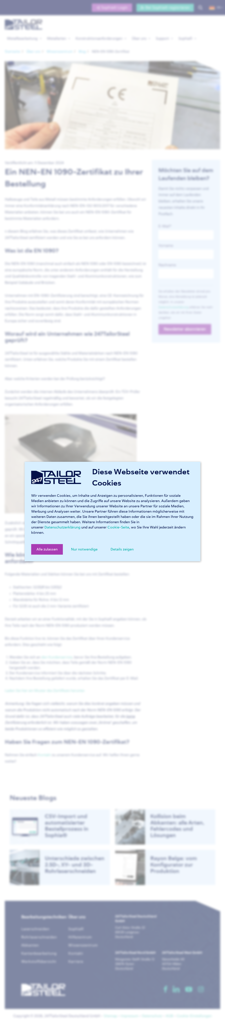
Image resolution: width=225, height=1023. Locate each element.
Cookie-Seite (118, 527)
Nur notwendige (84, 549)
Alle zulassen (47, 549)
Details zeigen (122, 549)
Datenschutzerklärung (62, 527)
